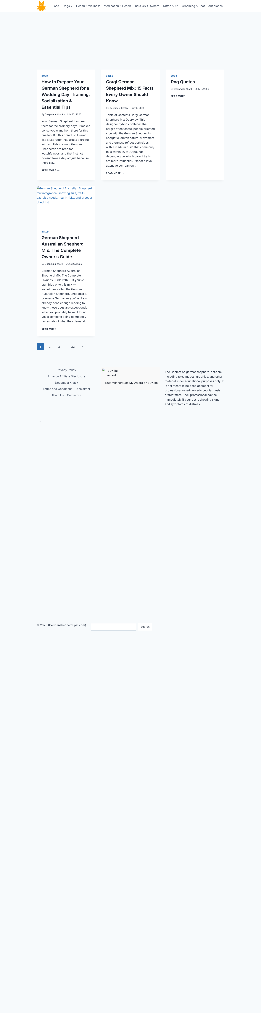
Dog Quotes (183, 81)
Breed (109, 76)
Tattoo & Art (170, 6)
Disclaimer (83, 389)
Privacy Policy (66, 370)
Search (145, 626)
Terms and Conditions (57, 389)
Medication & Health (117, 6)
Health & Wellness (88, 6)
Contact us (74, 395)
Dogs (45, 76)
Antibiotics (215, 6)
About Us (57, 395)
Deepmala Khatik (54, 114)
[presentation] (66, 205)
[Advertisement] (130, 35)
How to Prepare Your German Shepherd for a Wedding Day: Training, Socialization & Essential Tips (66, 94)
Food (56, 6)
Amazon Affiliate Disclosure (66, 376)
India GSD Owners (146, 6)
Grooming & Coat (193, 6)
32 (73, 346)
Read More (51, 170)
